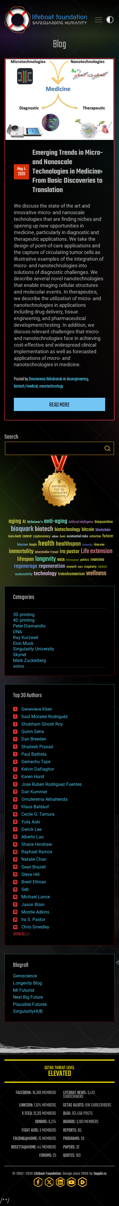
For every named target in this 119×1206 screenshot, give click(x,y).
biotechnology (67, 530)
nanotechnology (51, 386)
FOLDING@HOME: (25, 1138)
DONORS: (41, 1122)
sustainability (23, 575)
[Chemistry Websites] (59, 482)
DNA (17, 631)
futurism (22, 545)
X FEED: (27, 1113)
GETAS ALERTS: (73, 1105)
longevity (45, 559)
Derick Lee (31, 829)
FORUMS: (45, 1155)
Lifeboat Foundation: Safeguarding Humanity (45, 19)
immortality (21, 551)
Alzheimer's (35, 522)
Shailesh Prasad (37, 746)
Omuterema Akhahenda (45, 379)
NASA (61, 560)
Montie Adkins (35, 912)
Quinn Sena (32, 731)
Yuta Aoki (30, 822)
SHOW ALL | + (21, 934)
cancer (27, 536)
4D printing (24, 620)
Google (33, 545)
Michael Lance (35, 896)
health (46, 544)
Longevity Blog (27, 983)
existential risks (77, 537)
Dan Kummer (34, 791)
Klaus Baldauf (35, 806)
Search (107, 448)
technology (45, 574)
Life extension (96, 551)
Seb (25, 889)
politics (84, 560)
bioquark (22, 529)
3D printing (24, 614)
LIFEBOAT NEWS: (75, 1093)
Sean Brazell (33, 867)
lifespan (25, 559)
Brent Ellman (33, 882)
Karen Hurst (32, 776)
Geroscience (25, 976)
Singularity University (33, 649)
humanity (87, 545)
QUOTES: (69, 1155)
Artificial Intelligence (81, 522)
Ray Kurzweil (25, 637)
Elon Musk (23, 643)
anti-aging (55, 521)
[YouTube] (71, 1182)
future (107, 536)
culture (55, 536)
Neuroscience (72, 560)
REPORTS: (70, 1130)
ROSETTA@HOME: (24, 1147)
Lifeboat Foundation (47, 1174)
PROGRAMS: (71, 1138)
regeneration (52, 566)
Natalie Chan (33, 859)
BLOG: (67, 1113)
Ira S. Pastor (33, 919)
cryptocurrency (41, 536)
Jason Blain (33, 904)
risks (80, 567)
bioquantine (104, 521)
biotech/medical (26, 386)
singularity (90, 567)
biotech (44, 529)
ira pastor (69, 551)
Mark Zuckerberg (29, 660)
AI (24, 522)
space (102, 566)
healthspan (68, 544)
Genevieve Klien (36, 709)
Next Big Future (28, 997)
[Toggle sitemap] (98, 19)
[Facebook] (38, 1182)
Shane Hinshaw (36, 844)
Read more (59, 405)
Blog (59, 45)
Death (62, 536)
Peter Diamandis (29, 626)
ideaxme (99, 545)
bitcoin (88, 530)
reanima (97, 559)
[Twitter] (49, 1182)
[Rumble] (82, 1182)
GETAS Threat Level (59, 1072)
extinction (95, 536)
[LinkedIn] (60, 1182)
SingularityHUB (28, 1011)
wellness (96, 573)
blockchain (102, 530)
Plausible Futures (30, 1004)
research (71, 567)
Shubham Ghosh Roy (42, 724)
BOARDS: (69, 1122)
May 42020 (21, 172)
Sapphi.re (100, 1174)
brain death (14, 536)
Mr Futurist (23, 990)
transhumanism (71, 574)
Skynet (19, 654)
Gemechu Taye (35, 761)
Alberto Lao (32, 836)
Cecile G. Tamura (38, 814)
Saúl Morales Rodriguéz (44, 716)
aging (15, 521)
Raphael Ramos (36, 851)
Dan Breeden (33, 739)
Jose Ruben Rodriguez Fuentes (51, 784)
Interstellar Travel (46, 552)
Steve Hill (30, 874)
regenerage (25, 566)
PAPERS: (69, 1147)
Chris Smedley (35, 927)
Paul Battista (33, 754)
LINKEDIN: (26, 1105)
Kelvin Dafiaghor (37, 769)
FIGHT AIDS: (30, 1130)
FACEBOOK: (24, 1093)
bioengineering (77, 379)
